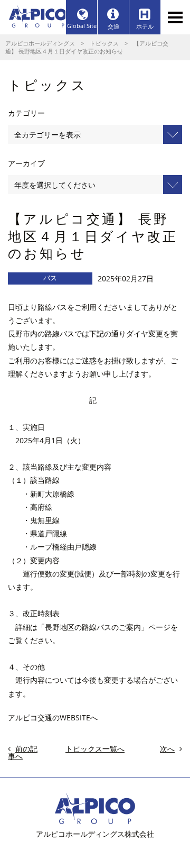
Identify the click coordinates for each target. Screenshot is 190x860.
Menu (175, 17)
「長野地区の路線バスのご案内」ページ (103, 627)
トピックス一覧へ (95, 749)
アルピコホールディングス (40, 43)
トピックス (104, 43)
